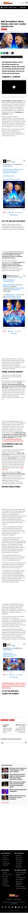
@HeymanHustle (8, 176)
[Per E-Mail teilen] (10, 53)
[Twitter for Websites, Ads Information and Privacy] (24, 209)
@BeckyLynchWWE (9, 285)
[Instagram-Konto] (9, 907)
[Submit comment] (25, 743)
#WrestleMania (8, 166)
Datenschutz (17, 899)
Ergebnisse (23, 7)
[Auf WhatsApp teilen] (2, 53)
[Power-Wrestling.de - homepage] (8, 2)
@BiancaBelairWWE (14, 289)
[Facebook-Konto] (6, 907)
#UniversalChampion (12, 171)
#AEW (10, 7)
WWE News (4, 29)
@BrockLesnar (19, 169)
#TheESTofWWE (8, 281)
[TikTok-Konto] (12, 907)
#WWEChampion (8, 169)
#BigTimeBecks (8, 280)
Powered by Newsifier (14, 910)
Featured (12, 720)
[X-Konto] (2, 907)
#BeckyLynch (7, 298)
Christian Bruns (8, 31)
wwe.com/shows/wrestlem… (12, 179)
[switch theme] (24, 3)
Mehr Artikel (5, 802)
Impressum (10, 899)
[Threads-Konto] (22, 907)
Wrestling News (4, 720)
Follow (13, 162)
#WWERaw (6, 286)
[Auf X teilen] (7, 53)
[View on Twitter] (24, 161)
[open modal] (26, 3)
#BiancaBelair (16, 298)
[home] (1, 7)
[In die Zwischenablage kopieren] (12, 53)
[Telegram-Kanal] (25, 907)
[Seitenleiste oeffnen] (1, 3)
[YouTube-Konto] (15, 907)
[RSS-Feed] (19, 907)
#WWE (6, 7)
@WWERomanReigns (10, 172)
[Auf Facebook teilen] (4, 53)
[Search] (21, 3)
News (15, 7)
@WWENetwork (11, 296)
